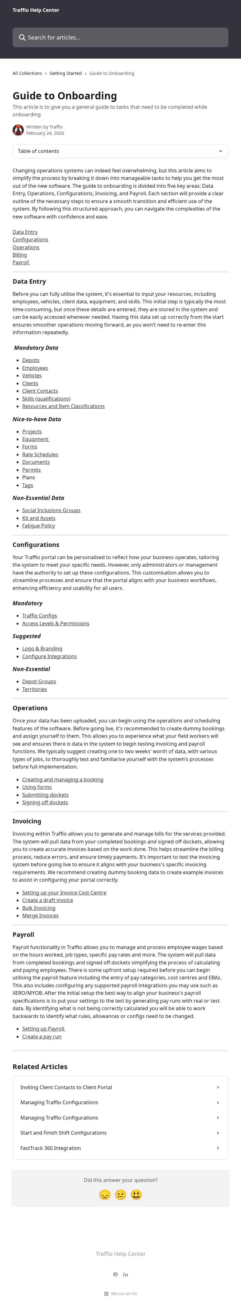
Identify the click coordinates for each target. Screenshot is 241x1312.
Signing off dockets (45, 802)
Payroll (21, 262)
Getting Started (66, 73)
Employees (35, 368)
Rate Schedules (40, 454)
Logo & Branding (42, 648)
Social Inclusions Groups (51, 510)
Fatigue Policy (38, 525)
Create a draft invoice (47, 900)
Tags (27, 485)
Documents (36, 462)
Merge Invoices (40, 915)
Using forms (37, 787)
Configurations (30, 239)
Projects (32, 431)
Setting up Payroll (44, 1028)
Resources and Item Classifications (63, 406)
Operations (26, 247)
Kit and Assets (39, 518)
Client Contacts (40, 390)
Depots (31, 360)
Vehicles (32, 375)
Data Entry (25, 231)
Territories (34, 689)
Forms (29, 446)
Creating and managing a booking (63, 779)
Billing (20, 254)
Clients (30, 383)
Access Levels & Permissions (55, 623)
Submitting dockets (45, 794)
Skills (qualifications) (46, 398)
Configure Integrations (49, 656)
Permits (31, 469)
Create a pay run (42, 1036)
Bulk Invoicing (39, 908)
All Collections (27, 73)
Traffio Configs (39, 615)
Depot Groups (39, 681)
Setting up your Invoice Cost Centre (64, 892)
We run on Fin (124, 1293)
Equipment (36, 439)
